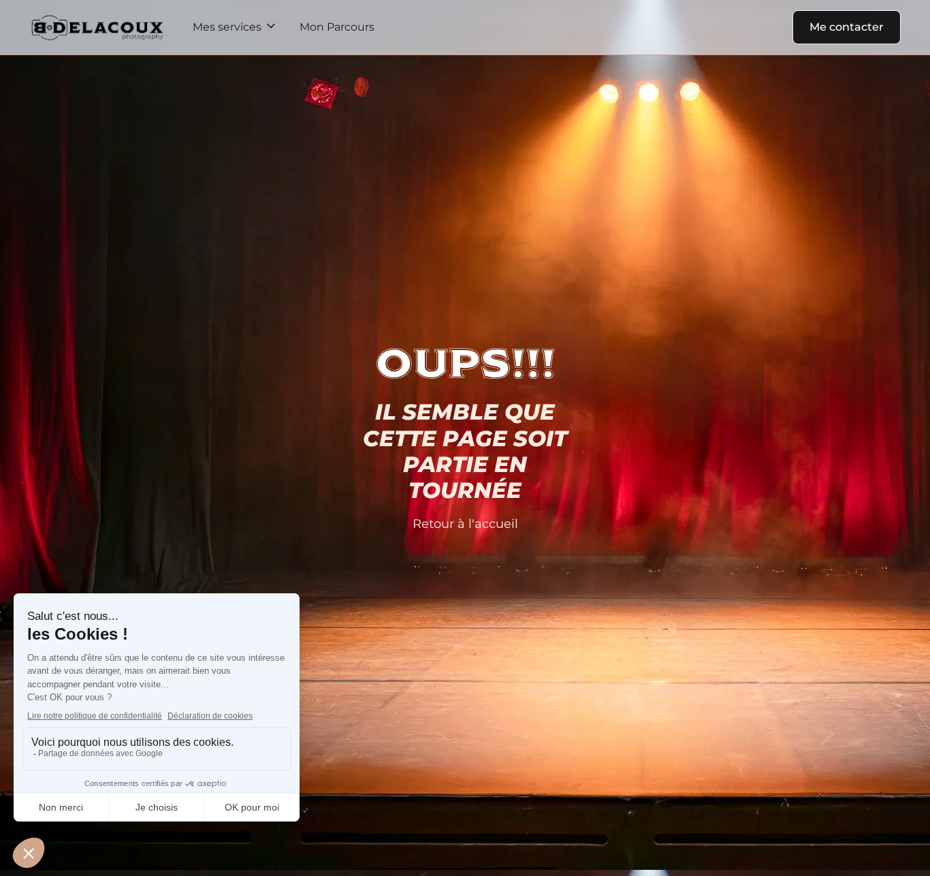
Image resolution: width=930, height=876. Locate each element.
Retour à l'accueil (465, 523)
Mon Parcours (337, 26)
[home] (97, 27)
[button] (235, 27)
